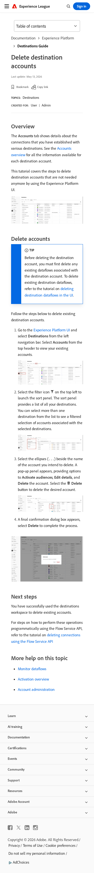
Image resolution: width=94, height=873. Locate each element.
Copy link (42, 87)
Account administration (36, 689)
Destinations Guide (32, 45)
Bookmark (22, 87)
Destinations (31, 97)
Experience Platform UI (52, 330)
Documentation (23, 38)
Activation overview (33, 679)
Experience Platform (58, 38)
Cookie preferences (60, 845)
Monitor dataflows (32, 668)
